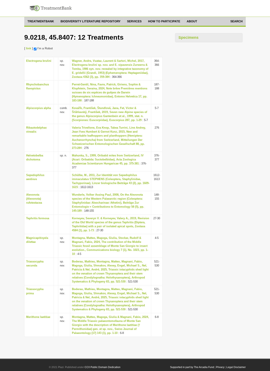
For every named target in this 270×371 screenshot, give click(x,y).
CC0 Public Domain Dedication (102, 367)
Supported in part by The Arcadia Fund (192, 367)
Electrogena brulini (38, 60)
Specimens (188, 37)
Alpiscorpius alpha (38, 108)
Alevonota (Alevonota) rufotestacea (34, 198)
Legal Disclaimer (236, 367)
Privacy (220, 367)
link (28, 48)
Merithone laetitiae (38, 317)
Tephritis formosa (37, 218)
